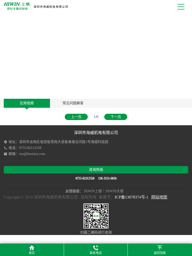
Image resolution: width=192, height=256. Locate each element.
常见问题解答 (73, 103)
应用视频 (27, 103)
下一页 (115, 117)
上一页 (76, 117)
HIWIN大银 (115, 191)
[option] (96, 55)
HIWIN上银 (93, 191)
